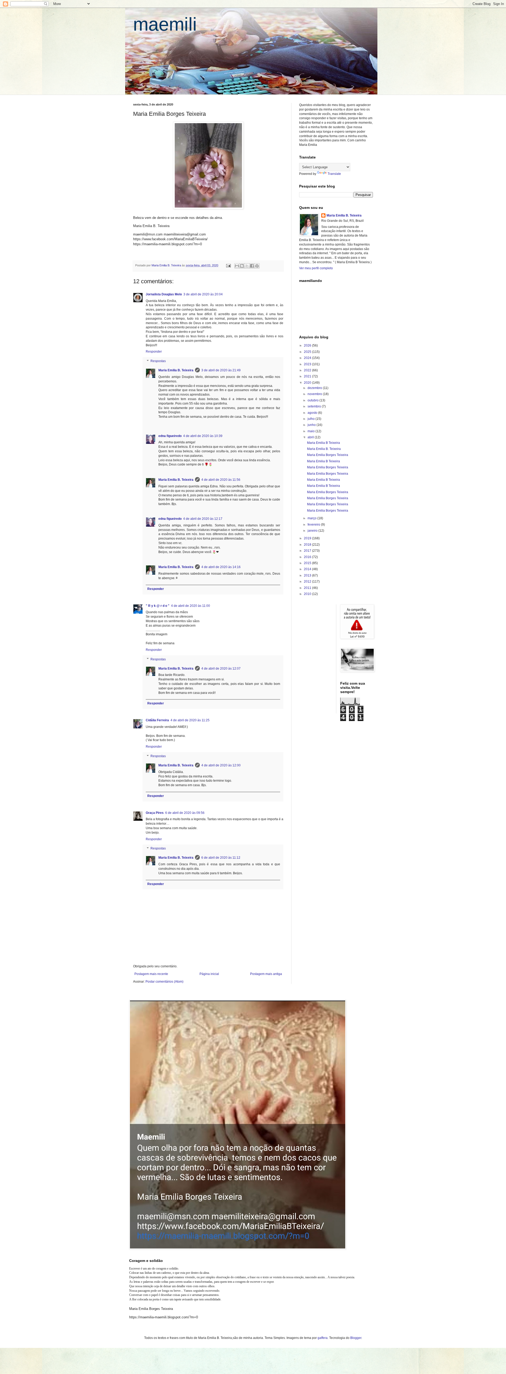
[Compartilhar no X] (247, 265)
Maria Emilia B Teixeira (323, 443)
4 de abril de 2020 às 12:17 (202, 519)
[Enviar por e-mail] (237, 265)
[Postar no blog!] (242, 265)
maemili (165, 24)
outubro (313, 400)
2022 (308, 370)
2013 (308, 575)
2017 (308, 551)
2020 (308, 383)
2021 (308, 376)
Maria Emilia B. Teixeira (175, 370)
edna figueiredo (170, 436)
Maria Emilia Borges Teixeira (327, 455)
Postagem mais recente (151, 974)
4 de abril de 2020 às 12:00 (221, 765)
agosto (313, 413)
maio (311, 431)
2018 (308, 544)
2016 (308, 557)
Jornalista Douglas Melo (164, 294)
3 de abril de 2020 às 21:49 (221, 370)
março (312, 518)
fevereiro (314, 524)
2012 (308, 581)
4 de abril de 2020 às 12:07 (221, 668)
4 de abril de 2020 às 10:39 (202, 436)
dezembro (315, 388)
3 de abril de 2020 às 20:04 (203, 294)
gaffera (323, 1338)
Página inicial (209, 974)
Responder (154, 351)
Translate (334, 174)
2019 (308, 538)
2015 (308, 563)
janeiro (313, 530)
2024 (308, 358)
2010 (308, 594)
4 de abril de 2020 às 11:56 (220, 480)
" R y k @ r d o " (157, 606)
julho (311, 419)
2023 (308, 364)
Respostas (158, 361)
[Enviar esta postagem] (228, 265)
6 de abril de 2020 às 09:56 (185, 813)
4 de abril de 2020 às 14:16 (221, 567)
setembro (315, 406)
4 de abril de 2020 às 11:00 (190, 606)
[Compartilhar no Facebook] (252, 265)
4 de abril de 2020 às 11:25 (190, 720)
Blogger (355, 1338)
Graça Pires (155, 813)
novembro (315, 394)
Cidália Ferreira (157, 720)
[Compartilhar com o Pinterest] (257, 265)
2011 (308, 588)
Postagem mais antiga (266, 974)
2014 (308, 569)
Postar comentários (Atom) (164, 981)
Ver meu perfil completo (316, 268)
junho (312, 425)
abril (311, 437)
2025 (308, 352)
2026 (308, 345)
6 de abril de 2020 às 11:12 (220, 857)
